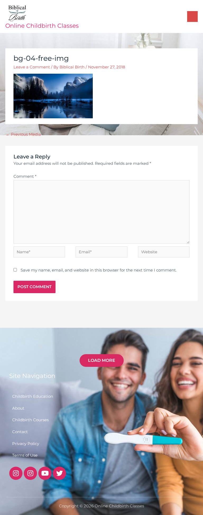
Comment (24, 176)
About (18, 408)
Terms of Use (25, 455)
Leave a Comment (31, 67)
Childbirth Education (32, 396)
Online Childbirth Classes (42, 25)
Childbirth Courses (30, 420)
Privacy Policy (25, 443)
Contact (20, 431)
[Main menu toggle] (192, 16)
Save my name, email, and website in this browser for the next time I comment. (99, 270)
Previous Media (23, 134)
